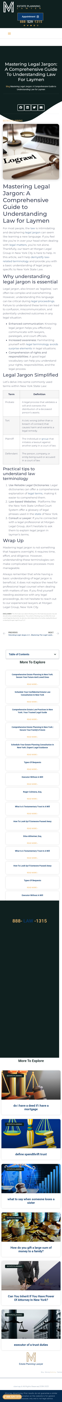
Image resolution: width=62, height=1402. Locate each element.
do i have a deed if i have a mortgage (31, 1107)
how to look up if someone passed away (32, 821)
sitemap (17, 1386)
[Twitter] (27, 25)
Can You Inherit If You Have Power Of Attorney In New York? (31, 1298)
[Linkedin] (34, 25)
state (38, 514)
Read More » (32, 684)
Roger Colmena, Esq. (32, 792)
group (45, 438)
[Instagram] (37, 25)
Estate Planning (28, 6)
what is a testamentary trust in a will (32, 806)
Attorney (50, 1372)
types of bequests (32, 762)
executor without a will (32, 777)
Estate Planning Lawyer (31, 1364)
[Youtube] (31, 25)
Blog (8, 86)
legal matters (18, 244)
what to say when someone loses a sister (31, 1200)
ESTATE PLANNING (13, 120)
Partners (59, 1372)
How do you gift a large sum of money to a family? (31, 1249)
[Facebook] (24, 25)
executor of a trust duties (31, 1345)
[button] (9, 33)
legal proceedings (42, 301)
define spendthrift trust (31, 1154)
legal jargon (33, 232)
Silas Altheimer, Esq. (32, 836)
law (32, 228)
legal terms (35, 493)
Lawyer (30, 8)
